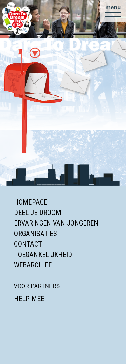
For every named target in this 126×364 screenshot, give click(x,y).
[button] (113, 11)
